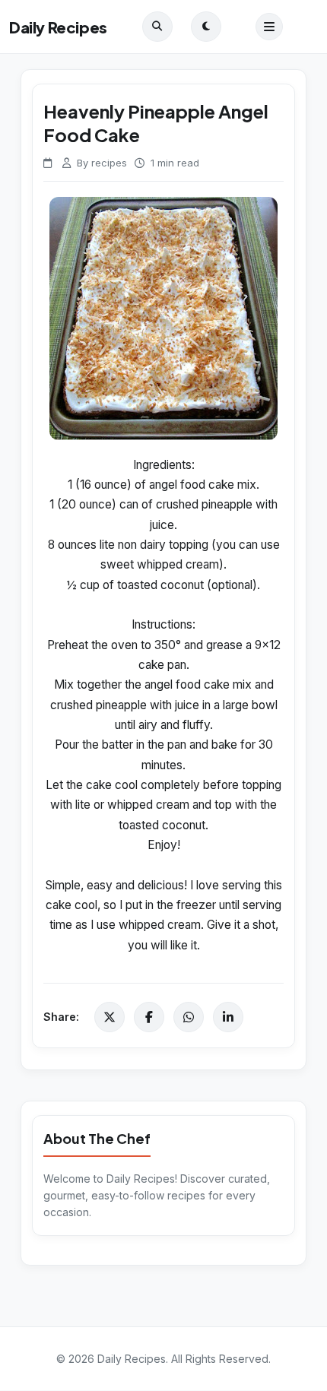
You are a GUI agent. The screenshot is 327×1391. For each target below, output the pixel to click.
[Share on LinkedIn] (228, 1017)
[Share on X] (109, 1017)
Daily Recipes (58, 26)
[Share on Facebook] (149, 1017)
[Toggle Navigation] (269, 26)
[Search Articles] (157, 26)
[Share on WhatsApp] (188, 1017)
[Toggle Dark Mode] (206, 26)
